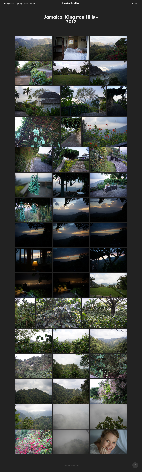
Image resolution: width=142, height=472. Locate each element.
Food (26, 3)
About (32, 3)
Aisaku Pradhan (71, 3)
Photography (9, 3)
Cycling (19, 3)
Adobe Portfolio (74, 465)
